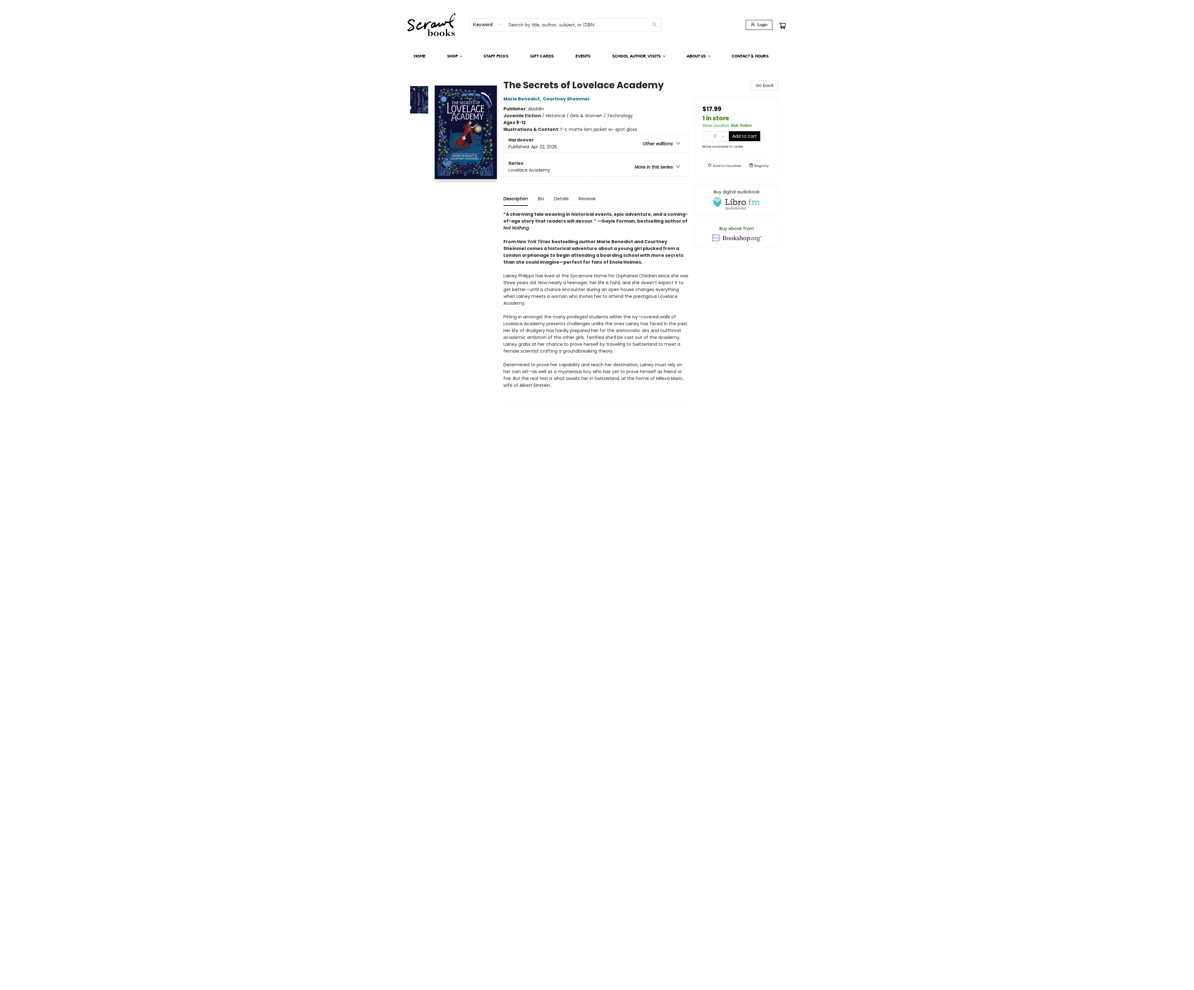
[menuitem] (419, 56)
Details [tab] (561, 199)
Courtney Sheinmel (566, 99)
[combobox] (487, 24)
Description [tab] (515, 199)
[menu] (597, 56)
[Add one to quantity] (723, 136)
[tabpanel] (595, 307)
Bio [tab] (541, 199)
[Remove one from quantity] (706, 136)
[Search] (654, 25)
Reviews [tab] (587, 199)
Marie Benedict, (522, 99)
